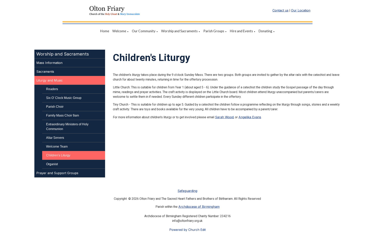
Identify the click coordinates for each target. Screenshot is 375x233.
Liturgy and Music (49, 80)
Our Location (300, 10)
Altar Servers (55, 137)
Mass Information (49, 63)
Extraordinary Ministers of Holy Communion (67, 127)
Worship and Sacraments (179, 31)
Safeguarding (187, 191)
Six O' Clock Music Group (63, 97)
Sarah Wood (224, 117)
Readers (52, 89)
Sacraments (45, 71)
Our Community (143, 31)
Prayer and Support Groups (57, 173)
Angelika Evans (249, 117)
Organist (52, 164)
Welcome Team (57, 146)
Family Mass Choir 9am (62, 115)
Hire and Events (241, 31)
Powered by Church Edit (187, 230)
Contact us (280, 10)
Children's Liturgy (58, 155)
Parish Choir (54, 106)
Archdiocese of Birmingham (199, 207)
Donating (265, 31)
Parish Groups (213, 31)
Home (104, 31)
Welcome (119, 31)
